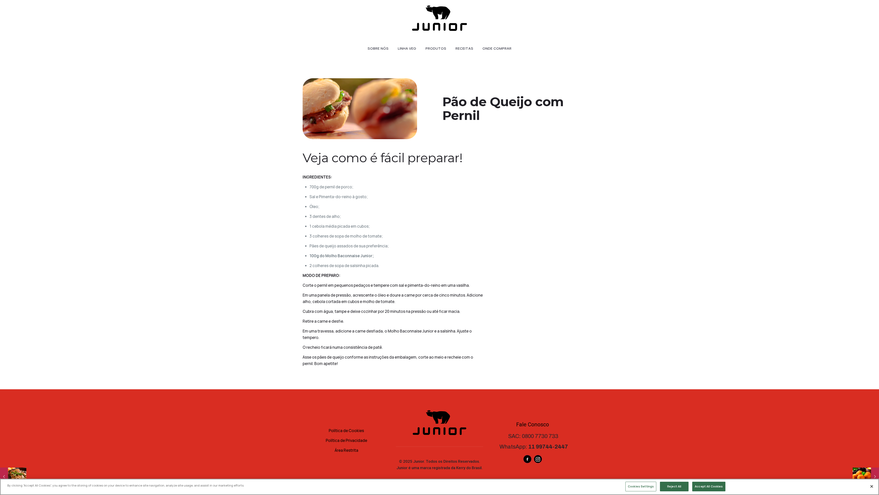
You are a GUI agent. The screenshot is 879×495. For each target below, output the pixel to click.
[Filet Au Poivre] (13, 477)
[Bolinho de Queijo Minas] (866, 477)
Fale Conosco (532, 424)
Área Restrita (346, 450)
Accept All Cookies (709, 486)
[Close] (872, 486)
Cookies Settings (641, 486)
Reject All (674, 486)
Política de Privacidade (346, 440)
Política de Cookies (346, 430)
